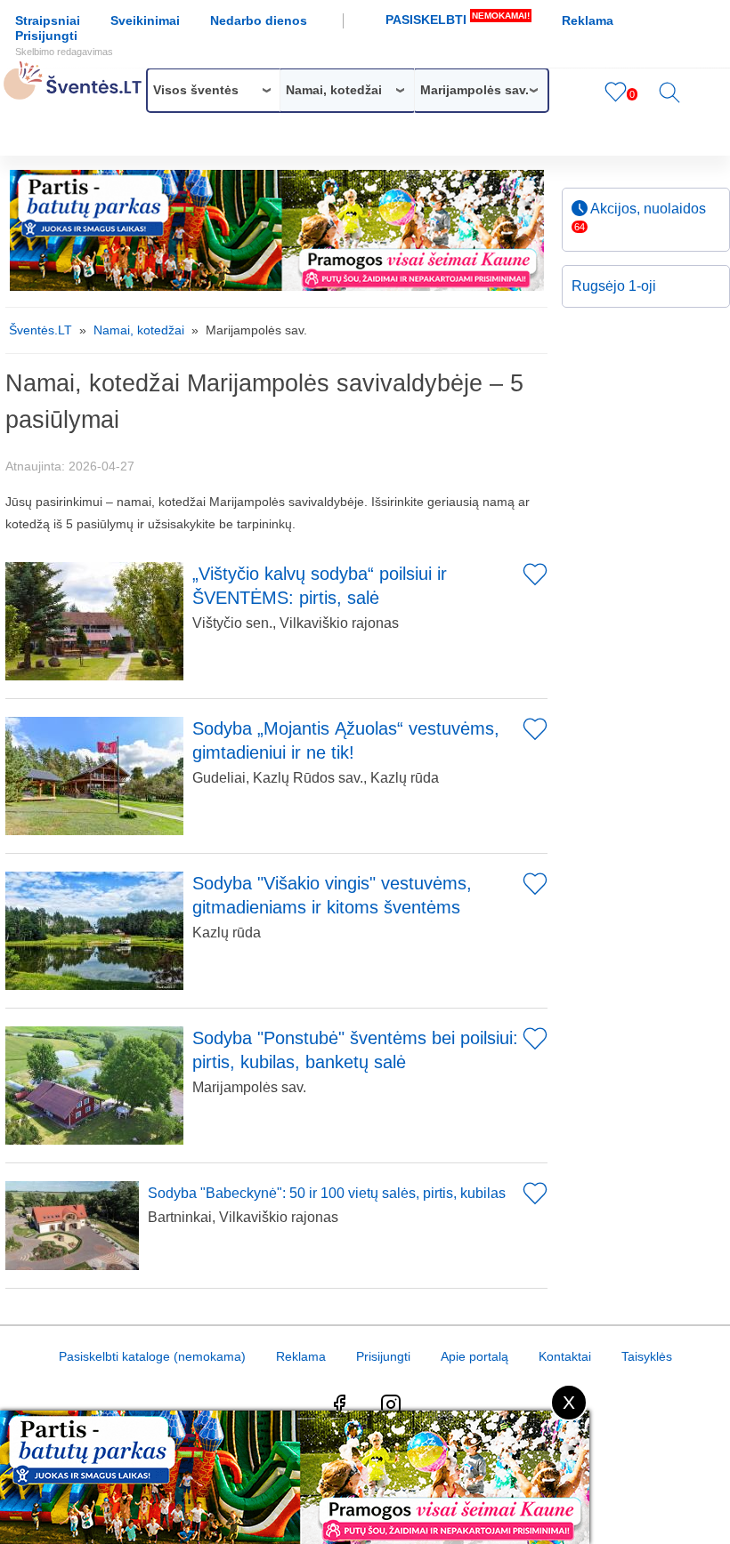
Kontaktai (565, 1356)
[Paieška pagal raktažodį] (669, 99)
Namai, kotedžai (138, 330)
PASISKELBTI (457, 19)
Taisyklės (646, 1356)
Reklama (587, 20)
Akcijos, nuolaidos (640, 216)
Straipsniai (47, 20)
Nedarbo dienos (258, 20)
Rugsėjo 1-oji (614, 286)
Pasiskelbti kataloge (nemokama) (152, 1356)
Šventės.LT (40, 330)
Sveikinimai (145, 20)
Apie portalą (474, 1356)
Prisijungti (64, 42)
